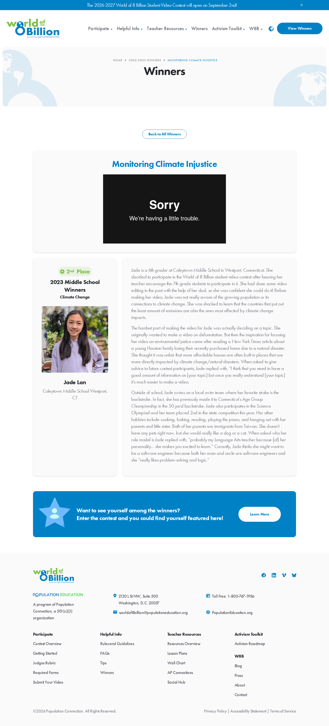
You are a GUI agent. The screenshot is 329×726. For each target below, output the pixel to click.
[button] (271, 30)
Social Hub (176, 682)
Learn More (259, 514)
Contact (241, 694)
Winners (199, 28)
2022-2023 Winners (145, 60)
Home (117, 60)
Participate (98, 28)
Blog (238, 665)
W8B (254, 28)
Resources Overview (183, 643)
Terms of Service (283, 711)
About (240, 685)
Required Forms (46, 672)
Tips (103, 663)
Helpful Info (128, 28)
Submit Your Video (48, 682)
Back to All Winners (164, 134)
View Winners (299, 28)
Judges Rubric (44, 663)
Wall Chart (176, 663)
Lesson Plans (177, 653)
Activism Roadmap (250, 643)
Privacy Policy (215, 711)
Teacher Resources (165, 28)
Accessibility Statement (248, 711)
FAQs (104, 653)
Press (239, 675)
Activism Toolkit (227, 28)
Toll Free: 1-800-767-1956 (233, 596)
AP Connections (180, 672)
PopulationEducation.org (232, 612)
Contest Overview (47, 643)
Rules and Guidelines (117, 643)
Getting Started (45, 653)
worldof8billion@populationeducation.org (153, 612)
